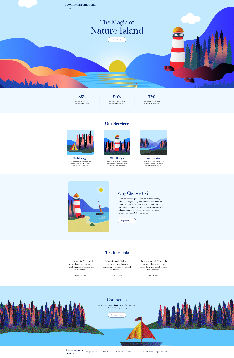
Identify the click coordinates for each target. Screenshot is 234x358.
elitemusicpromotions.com (80, 6)
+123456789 (106, 352)
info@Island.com (92, 352)
